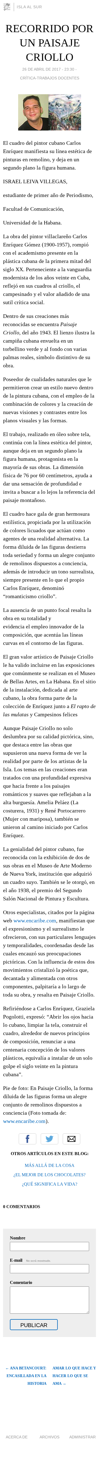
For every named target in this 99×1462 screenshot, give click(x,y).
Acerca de (17, 1437)
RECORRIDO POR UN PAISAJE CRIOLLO (50, 42)
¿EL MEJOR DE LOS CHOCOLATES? (49, 1174)
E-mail (30, 1260)
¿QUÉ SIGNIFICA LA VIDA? (49, 1184)
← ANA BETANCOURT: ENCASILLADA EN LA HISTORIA (25, 1376)
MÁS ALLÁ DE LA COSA (50, 1165)
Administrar (82, 1437)
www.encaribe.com (34, 920)
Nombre (17, 1238)
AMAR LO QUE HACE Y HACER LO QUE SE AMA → (74, 1376)
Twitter (49, 1138)
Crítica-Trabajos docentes (49, 78)
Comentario (21, 1282)
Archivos (49, 1437)
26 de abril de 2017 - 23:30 (48, 69)
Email (71, 1138)
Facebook (27, 1138)
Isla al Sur (29, 7)
